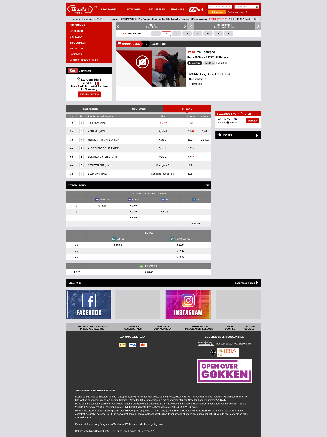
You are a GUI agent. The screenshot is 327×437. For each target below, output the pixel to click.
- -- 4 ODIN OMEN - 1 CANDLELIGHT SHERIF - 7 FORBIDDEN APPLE (183, 19)
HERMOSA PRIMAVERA (100, 139)
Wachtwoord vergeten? (237, 12)
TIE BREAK (94, 122)
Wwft (162, 424)
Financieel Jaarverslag (87, 424)
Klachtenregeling (149, 424)
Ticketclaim (132, 424)
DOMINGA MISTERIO (99, 156)
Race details (194, 63)
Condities (209, 63)
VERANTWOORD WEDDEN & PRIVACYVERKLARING (92, 327)
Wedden (252, 120)
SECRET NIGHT (96, 165)
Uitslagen (133, 9)
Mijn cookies (230, 327)
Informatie (177, 9)
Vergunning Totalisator (112, 424)
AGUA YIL (93, 131)
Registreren (157, 9)
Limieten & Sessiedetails (133, 327)
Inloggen (217, 12)
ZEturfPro (222, 63)
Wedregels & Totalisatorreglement (200, 327)
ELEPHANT (94, 173)
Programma (108, 9)
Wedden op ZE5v (89, 94)
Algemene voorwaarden (163, 327)
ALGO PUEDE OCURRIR (100, 148)
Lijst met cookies (249, 327)
